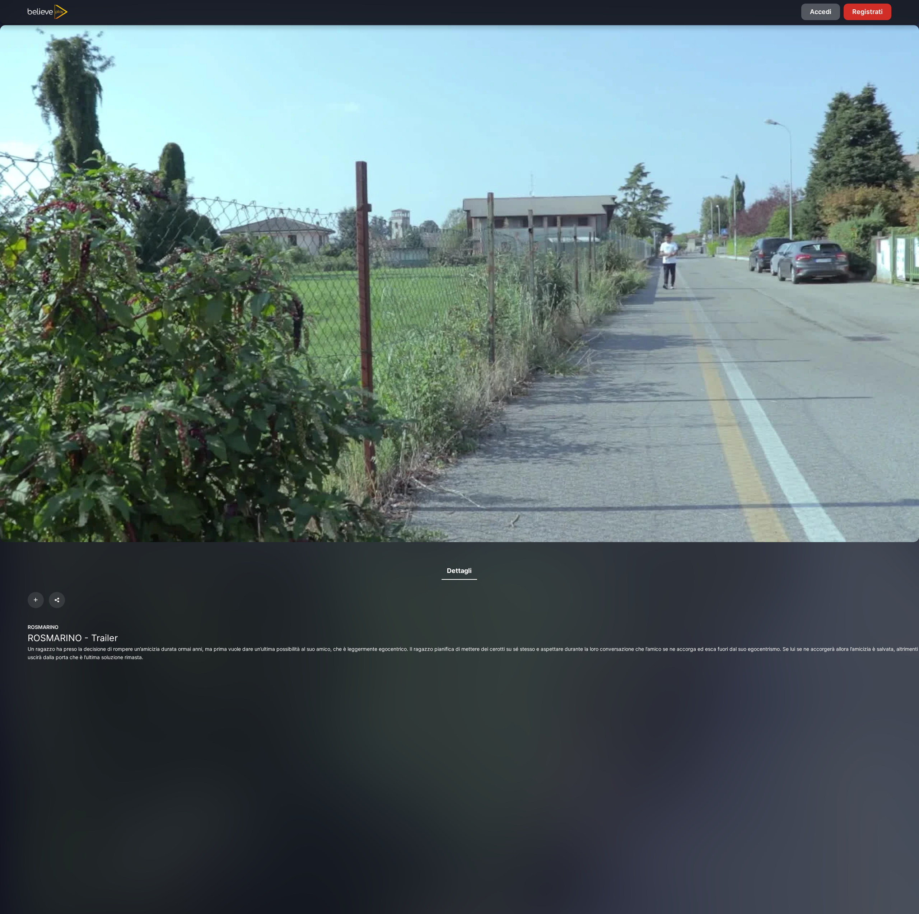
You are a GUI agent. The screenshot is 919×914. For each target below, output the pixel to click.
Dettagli (459, 570)
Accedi (820, 11)
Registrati (867, 11)
